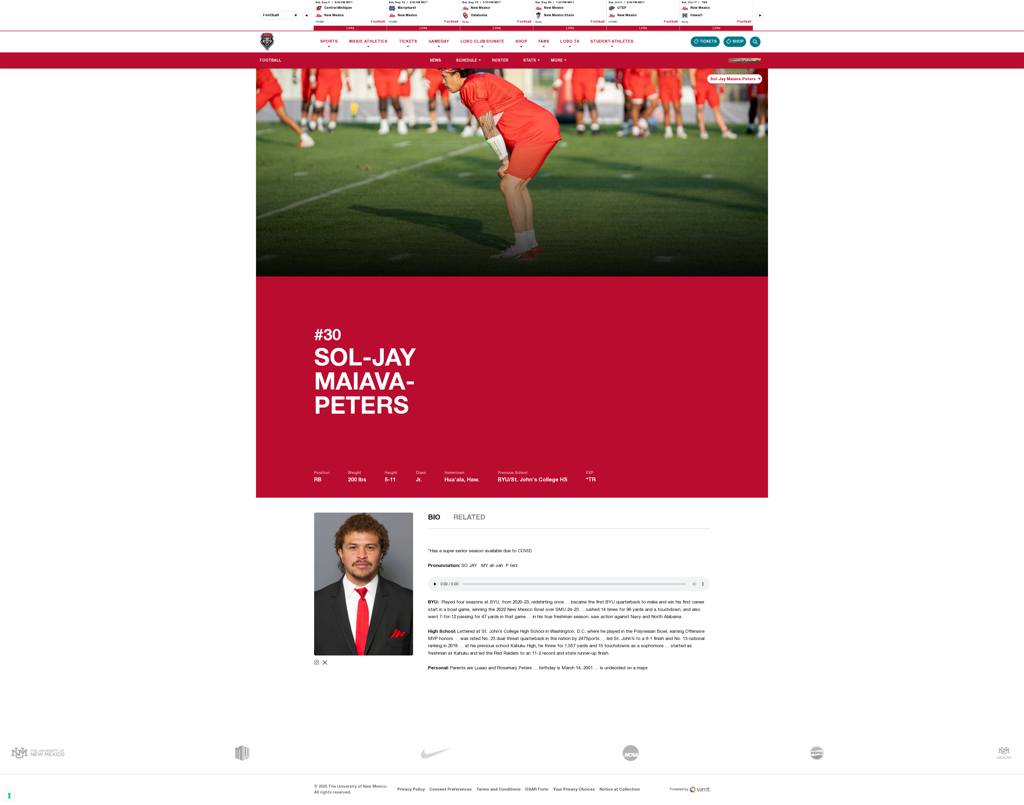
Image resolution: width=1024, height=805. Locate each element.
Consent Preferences (450, 789)
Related (469, 517)
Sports (329, 41)
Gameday (439, 41)
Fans (543, 41)
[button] (306, 15)
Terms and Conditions (499, 789)
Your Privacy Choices (574, 789)
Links (350, 27)
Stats (529, 60)
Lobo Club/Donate (482, 41)
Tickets (408, 41)
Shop (521, 41)
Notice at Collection (619, 789)
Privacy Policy (411, 789)
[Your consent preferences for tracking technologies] (9, 796)
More (557, 60)
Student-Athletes (611, 41)
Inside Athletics (368, 41)
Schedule (466, 60)
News (435, 60)
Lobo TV (569, 41)
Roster (500, 60)
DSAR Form (536, 789)
